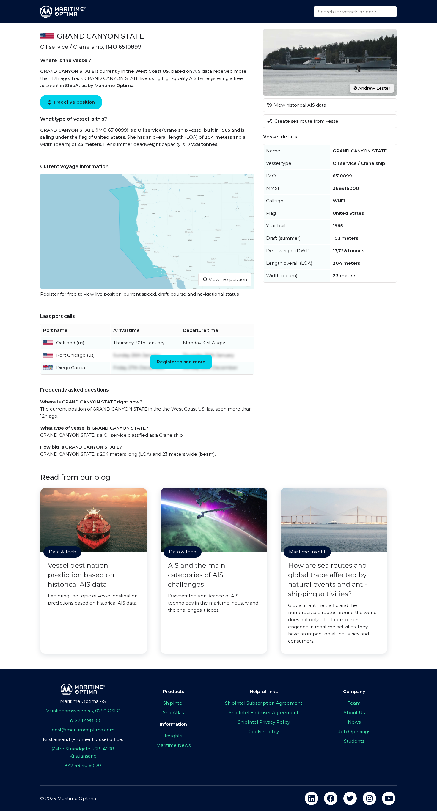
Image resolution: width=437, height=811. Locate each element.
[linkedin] (311, 798)
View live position (228, 279)
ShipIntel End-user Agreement (263, 712)
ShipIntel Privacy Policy (264, 722)
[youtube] (388, 798)
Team (354, 703)
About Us (354, 712)
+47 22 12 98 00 (83, 720)
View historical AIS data (299, 105)
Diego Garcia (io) (74, 367)
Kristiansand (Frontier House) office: (83, 739)
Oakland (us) (70, 342)
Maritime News (173, 745)
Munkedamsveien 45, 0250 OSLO (83, 711)
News (354, 722)
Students (354, 741)
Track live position (74, 102)
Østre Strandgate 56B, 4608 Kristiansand (83, 752)
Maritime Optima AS (83, 701)
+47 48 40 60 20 (83, 765)
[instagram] (369, 798)
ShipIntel (173, 703)
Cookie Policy (264, 731)
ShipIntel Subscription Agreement (263, 703)
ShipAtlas (173, 712)
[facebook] (330, 798)
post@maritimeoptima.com (82, 730)
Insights (173, 736)
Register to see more (181, 362)
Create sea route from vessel (306, 121)
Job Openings (354, 731)
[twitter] (350, 798)
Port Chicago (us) (75, 355)
